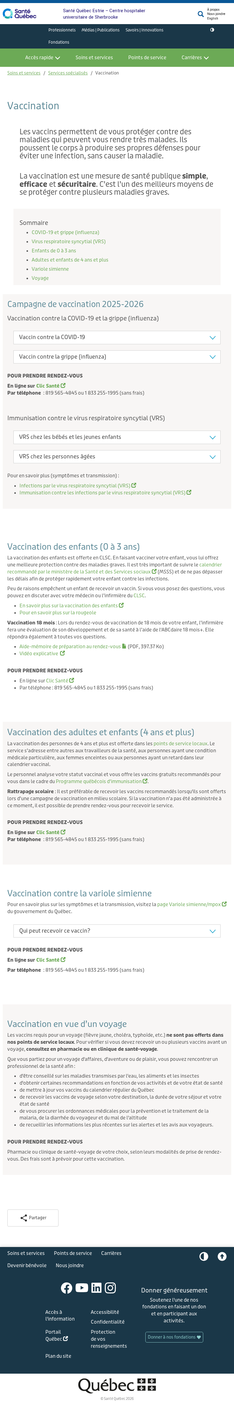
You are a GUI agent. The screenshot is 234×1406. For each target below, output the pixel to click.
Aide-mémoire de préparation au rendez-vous (73, 646)
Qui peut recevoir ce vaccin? (54, 930)
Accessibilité (105, 1312)
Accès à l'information (60, 1315)
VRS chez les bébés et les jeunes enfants (70, 437)
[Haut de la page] (222, 1258)
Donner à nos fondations (172, 1337)
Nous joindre (216, 14)
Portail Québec (61, 1336)
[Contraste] (212, 30)
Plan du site (58, 1356)
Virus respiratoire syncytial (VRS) (69, 241)
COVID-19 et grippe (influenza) (65, 232)
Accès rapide (39, 57)
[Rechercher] (201, 15)
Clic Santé (60, 681)
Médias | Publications (100, 30)
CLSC (139, 595)
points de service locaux (180, 743)
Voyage (40, 278)
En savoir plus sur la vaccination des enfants (72, 605)
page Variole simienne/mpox (192, 904)
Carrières (192, 57)
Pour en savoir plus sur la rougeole (58, 612)
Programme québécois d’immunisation (101, 781)
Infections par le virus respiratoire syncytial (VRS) (78, 486)
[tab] (117, 337)
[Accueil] (19, 14)
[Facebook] (67, 1287)
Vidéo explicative (42, 653)
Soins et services (94, 57)
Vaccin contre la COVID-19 (52, 337)
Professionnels (62, 30)
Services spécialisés (68, 73)
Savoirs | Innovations (144, 30)
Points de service (147, 57)
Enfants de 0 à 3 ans (54, 251)
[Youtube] (82, 1287)
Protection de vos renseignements (106, 1339)
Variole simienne (50, 269)
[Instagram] (110, 1287)
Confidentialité (106, 1322)
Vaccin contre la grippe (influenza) (62, 356)
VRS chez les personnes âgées (57, 456)
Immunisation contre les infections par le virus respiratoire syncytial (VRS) (105, 493)
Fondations (58, 42)
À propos (213, 9)
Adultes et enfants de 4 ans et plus (70, 260)
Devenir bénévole (27, 1265)
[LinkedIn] (96, 1287)
